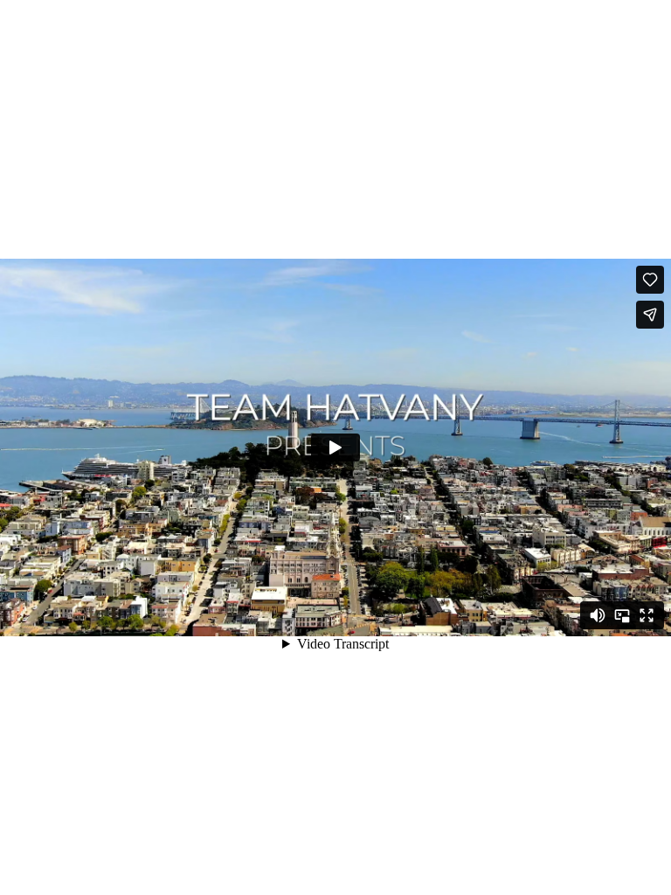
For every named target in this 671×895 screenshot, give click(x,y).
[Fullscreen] (646, 615)
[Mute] (597, 615)
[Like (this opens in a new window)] (650, 280)
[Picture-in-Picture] (622, 615)
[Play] (335, 447)
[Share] (650, 315)
